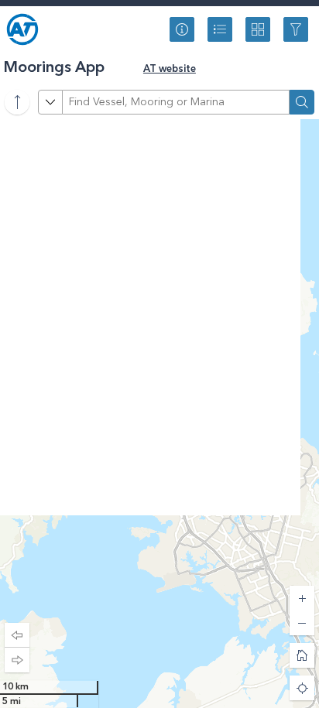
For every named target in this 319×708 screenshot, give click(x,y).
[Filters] (295, 29)
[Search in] (50, 102)
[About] (182, 29)
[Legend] (220, 29)
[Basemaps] (257, 29)
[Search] (302, 102)
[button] (17, 635)
